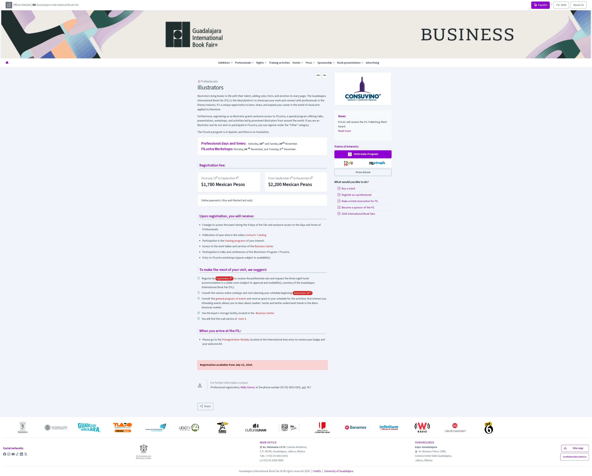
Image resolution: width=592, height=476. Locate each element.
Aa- (325, 75)
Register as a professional (356, 195)
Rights (260, 63)
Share (207, 406)
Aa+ (318, 75)
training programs (235, 241)
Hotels (296, 63)
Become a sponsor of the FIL (358, 207)
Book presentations (349, 63)
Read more (344, 131)
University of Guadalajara (337, 471)
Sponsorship (324, 63)
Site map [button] (578, 448)
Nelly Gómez (247, 387)
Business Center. (265, 313)
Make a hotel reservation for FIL (359, 201)
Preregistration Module (235, 340)
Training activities (279, 63)
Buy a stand (348, 188)
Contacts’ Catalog (255, 235)
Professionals (243, 63)
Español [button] (542, 5)
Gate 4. (242, 319)
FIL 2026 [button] (561, 5)
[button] (363, 154)
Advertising (372, 63)
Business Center (264, 246)
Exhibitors (224, 63)
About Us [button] (578, 5)
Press (309, 63)
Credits (315, 471)
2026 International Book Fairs (358, 214)
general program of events (231, 299)
